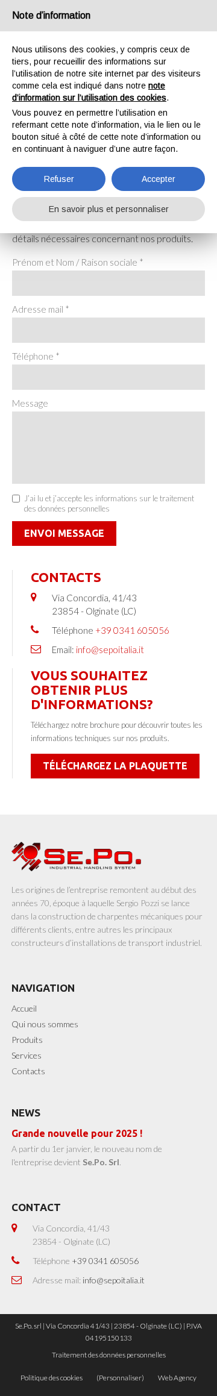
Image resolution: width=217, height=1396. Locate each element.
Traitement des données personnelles (109, 1354)
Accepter (158, 179)
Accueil (24, 1008)
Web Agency (177, 1377)
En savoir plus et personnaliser (109, 209)
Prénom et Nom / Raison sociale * (77, 262)
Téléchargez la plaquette (115, 765)
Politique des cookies (51, 1377)
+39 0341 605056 (132, 630)
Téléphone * (36, 356)
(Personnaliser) (120, 1377)
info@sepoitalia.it (110, 649)
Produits (27, 1039)
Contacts (28, 1071)
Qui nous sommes (44, 1024)
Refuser (59, 179)
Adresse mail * (40, 309)
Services (26, 1055)
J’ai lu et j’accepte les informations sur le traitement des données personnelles (109, 503)
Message (30, 403)
